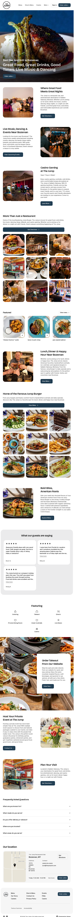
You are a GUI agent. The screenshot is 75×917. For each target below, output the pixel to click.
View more (43, 556)
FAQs (44, 896)
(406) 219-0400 (47, 863)
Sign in (54, 5)
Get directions (62, 856)
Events (38, 5)
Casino (44, 899)
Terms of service (16, 908)
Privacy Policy (31, 899)
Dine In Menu (29, 5)
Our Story (14, 896)
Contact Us (30, 896)
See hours (51, 878)
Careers (13, 899)
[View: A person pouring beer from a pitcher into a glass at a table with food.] (14, 291)
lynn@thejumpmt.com (49, 865)
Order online (63, 878)
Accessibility (28, 908)
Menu (20, 5)
